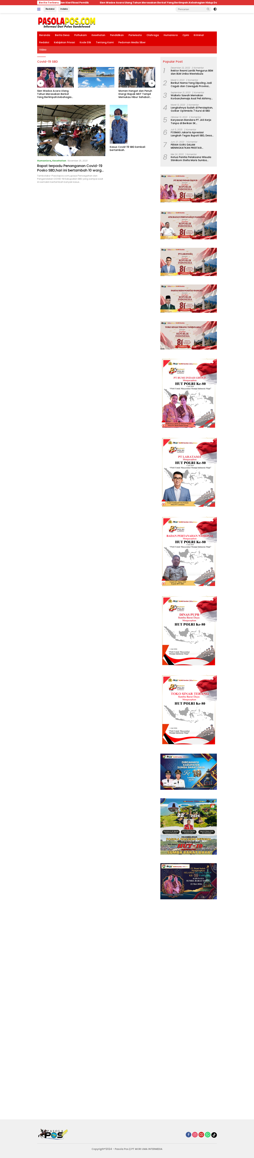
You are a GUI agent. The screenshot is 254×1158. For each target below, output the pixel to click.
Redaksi (50, 9)
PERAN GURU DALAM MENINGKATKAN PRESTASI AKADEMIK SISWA (186, 146)
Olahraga (153, 35)
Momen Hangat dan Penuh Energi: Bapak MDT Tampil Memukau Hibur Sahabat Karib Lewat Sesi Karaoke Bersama (94, 94)
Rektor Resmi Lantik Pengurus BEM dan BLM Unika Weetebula (192, 72)
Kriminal (199, 35)
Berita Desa (62, 35)
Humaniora (171, 35)
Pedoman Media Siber (132, 42)
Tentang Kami (105, 42)
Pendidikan (117, 35)
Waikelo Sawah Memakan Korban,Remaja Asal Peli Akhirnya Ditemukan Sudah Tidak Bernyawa (192, 97)
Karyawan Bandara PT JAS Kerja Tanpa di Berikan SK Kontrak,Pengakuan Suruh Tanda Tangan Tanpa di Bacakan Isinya (191, 121)
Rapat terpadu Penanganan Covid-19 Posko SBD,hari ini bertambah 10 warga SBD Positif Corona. (70, 170)
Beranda (44, 35)
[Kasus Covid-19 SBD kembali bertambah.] (132, 124)
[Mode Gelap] (215, 9)
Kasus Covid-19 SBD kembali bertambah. (127, 148)
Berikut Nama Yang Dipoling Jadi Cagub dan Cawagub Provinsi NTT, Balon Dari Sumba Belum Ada (192, 84)
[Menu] (39, 9)
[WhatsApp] (207, 1135)
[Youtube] (201, 1135)
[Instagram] (195, 1135)
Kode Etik (85, 42)
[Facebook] (188, 1135)
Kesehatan (98, 35)
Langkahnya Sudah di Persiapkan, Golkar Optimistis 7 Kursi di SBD (192, 109)
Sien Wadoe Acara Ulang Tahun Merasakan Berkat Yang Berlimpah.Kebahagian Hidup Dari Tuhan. (107, 2)
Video (42, 49)
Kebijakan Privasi (64, 42)
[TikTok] (214, 1135)
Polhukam (80, 35)
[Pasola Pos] (66, 22)
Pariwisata (135, 35)
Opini (185, 35)
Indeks (64, 9)
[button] (208, 9)
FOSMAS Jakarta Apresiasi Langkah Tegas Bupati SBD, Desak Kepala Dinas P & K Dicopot (192, 134)
